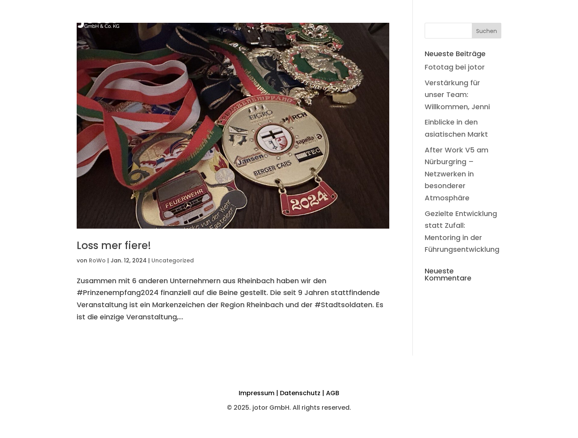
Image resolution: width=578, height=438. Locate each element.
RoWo (97, 260)
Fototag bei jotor (455, 67)
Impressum (256, 393)
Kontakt (506, 18)
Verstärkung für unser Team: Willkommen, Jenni (457, 95)
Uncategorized (172, 260)
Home (305, 18)
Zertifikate (467, 18)
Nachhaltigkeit (417, 18)
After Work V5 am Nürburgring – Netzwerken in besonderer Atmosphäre (456, 174)
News (330, 18)
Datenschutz (300, 393)
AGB (332, 393)
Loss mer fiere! (114, 245)
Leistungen (365, 18)
